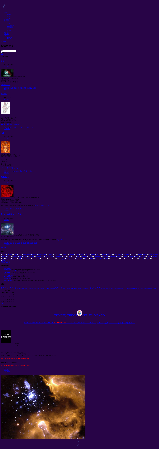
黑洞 (30, 171)
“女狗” (4, 94)
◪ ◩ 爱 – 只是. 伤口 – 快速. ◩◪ (10, 124)
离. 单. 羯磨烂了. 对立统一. (12, 214)
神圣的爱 (21, 288)
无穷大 (3, 288)
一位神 (42, 288)
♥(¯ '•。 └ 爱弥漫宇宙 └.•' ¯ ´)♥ (9, 168)
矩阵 (64, 288)
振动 (28, 288)
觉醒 (28, 243)
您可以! (6, 13)
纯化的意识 (81, 288)
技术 (31, 243)
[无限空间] (5, 10)
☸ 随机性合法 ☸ (5, 85)
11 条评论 (7, 244)
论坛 (8, 28)
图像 (146, 288)
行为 (95, 288)
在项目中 (6, 20)
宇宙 (15, 88)
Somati (112, 288)
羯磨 (21, 88)
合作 (8, 18)
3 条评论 (6, 89)
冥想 (66, 288)
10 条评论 (7, 129)
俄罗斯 (9, 38)
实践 (87, 288)
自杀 (3, 61)
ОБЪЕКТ (155, 288)
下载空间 (10, 27)
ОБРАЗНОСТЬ (150, 288)
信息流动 (6, 21)
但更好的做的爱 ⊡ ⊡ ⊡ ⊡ (42, 205)
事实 (27, 171)
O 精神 (9, 30)
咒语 (51, 288)
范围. (122, 288)
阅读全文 (59, 240)
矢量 (26, 288)
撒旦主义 (29, 88)
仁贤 (31, 127)
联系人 (9, 14)
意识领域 (119, 288)
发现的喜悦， (103, 288)
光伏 (139, 288)
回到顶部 (3, 247)
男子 (24, 127)
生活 (48, 288)
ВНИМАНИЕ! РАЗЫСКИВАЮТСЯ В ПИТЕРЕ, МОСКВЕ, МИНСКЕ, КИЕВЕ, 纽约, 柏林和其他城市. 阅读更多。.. (79, 323)
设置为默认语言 (5, 262)
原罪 (85, 288)
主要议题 (6, 88)
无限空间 (3, 41)
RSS (2, 54)
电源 (11, 88)
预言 (8, 23)
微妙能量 (129, 288)
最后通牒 (6, 32)
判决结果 (6, 34)
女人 (11, 127)
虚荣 (34, 88)
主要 (8, 16)
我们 (24, 243)
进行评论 (6, 66)
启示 (98, 288)
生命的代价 (10, 25)
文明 (136, 288)
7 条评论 (6, 210)
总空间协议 (7, 371)
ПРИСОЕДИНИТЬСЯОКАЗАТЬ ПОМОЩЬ (79, 315)
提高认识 (76, 288)
